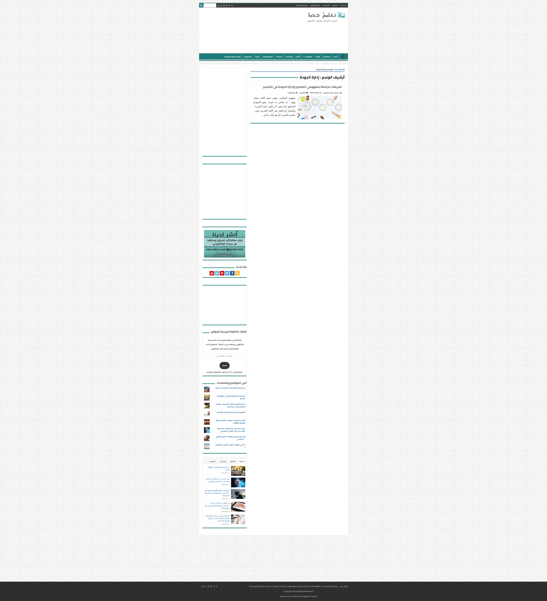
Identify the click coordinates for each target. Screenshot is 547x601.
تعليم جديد (343, 586)
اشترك (224, 365)
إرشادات (288, 56)
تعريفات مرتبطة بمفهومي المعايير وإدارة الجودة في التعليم (302, 86)
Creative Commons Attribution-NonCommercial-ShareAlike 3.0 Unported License (305, 586)
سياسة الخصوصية (302, 5)
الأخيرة (241, 461)
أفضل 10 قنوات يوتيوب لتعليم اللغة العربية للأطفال (230, 422)
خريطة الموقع (315, 5)
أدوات (317, 56)
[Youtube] (218, 5)
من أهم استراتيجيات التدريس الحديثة (230, 387)
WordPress (294, 596)
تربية (257, 56)
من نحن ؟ (343, 5)
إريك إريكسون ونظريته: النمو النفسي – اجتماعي (230, 438)
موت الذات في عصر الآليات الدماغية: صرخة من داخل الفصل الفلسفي (231, 430)
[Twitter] (227, 5)
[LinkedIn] (221, 5)
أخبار (335, 56)
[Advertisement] (253, 30)
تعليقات (223, 461)
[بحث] (201, 5)
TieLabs (314, 596)
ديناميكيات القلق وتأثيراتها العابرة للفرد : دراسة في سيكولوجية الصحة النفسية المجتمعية (217, 493)
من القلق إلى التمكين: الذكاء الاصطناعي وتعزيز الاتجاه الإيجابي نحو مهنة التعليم (217, 505)
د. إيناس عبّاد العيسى (331, 92)
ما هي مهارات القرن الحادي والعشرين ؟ (230, 446)
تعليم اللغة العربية (232, 56)
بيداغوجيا (248, 56)
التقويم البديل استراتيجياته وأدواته (231, 412)
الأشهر (232, 461)
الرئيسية (343, 56)
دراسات (279, 56)
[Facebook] (229, 5)
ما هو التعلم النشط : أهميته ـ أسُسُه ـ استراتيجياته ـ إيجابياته (230, 405)
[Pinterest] (224, 5)
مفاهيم (326, 56)
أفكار (298, 56)
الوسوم (213, 461)
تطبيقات (308, 56)
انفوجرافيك (268, 56)
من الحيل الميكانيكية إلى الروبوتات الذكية (231, 397)
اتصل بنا (334, 5)
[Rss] (232, 5)
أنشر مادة (326, 5)
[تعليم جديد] (326, 17)
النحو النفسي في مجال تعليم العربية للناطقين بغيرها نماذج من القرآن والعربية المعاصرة (218, 518)
